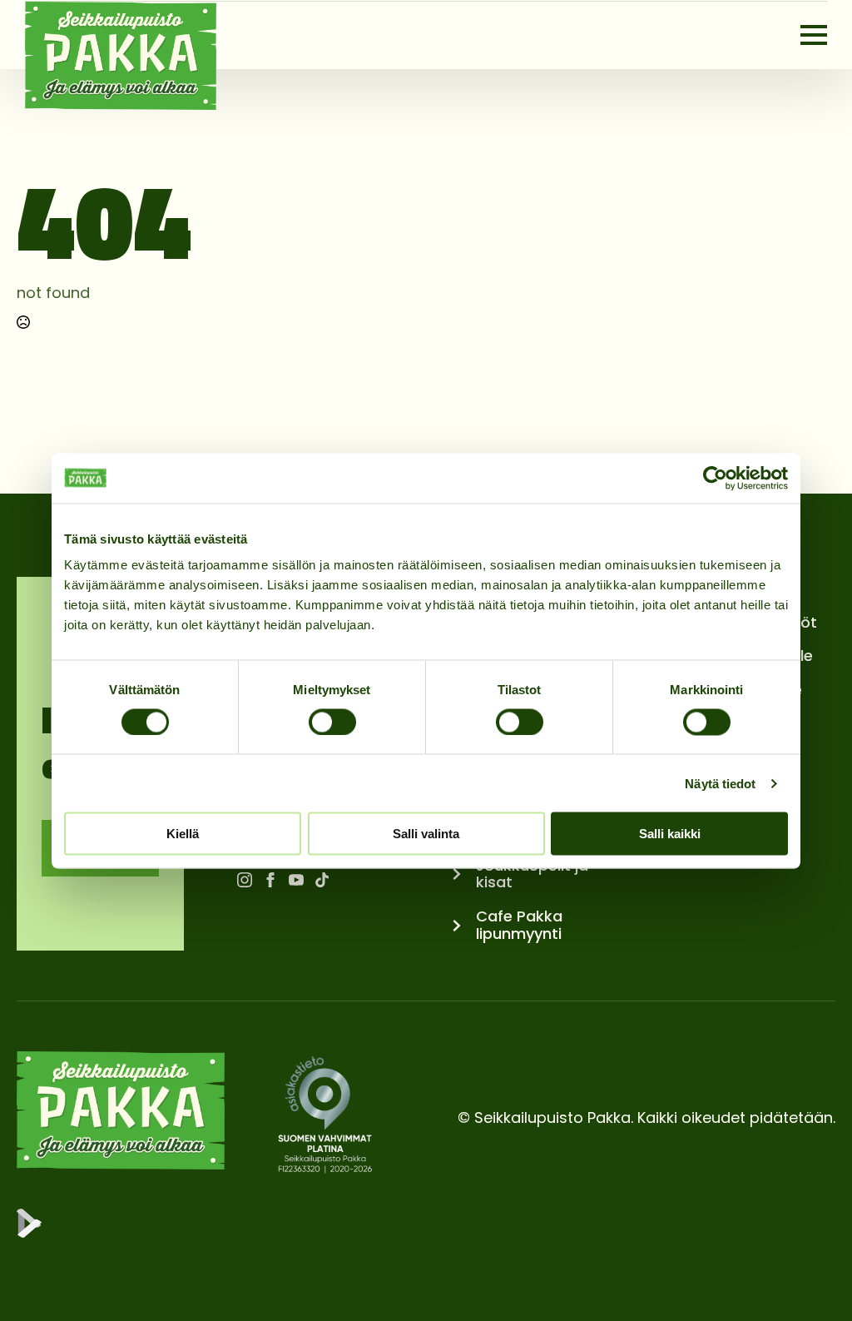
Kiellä (182, 834)
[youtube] (296, 880)
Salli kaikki (670, 834)
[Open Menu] (813, 35)
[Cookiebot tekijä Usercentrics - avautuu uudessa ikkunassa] (715, 477)
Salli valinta (426, 834)
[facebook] (270, 880)
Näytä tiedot (720, 783)
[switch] (332, 721)
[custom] (322, 880)
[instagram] (244, 880)
